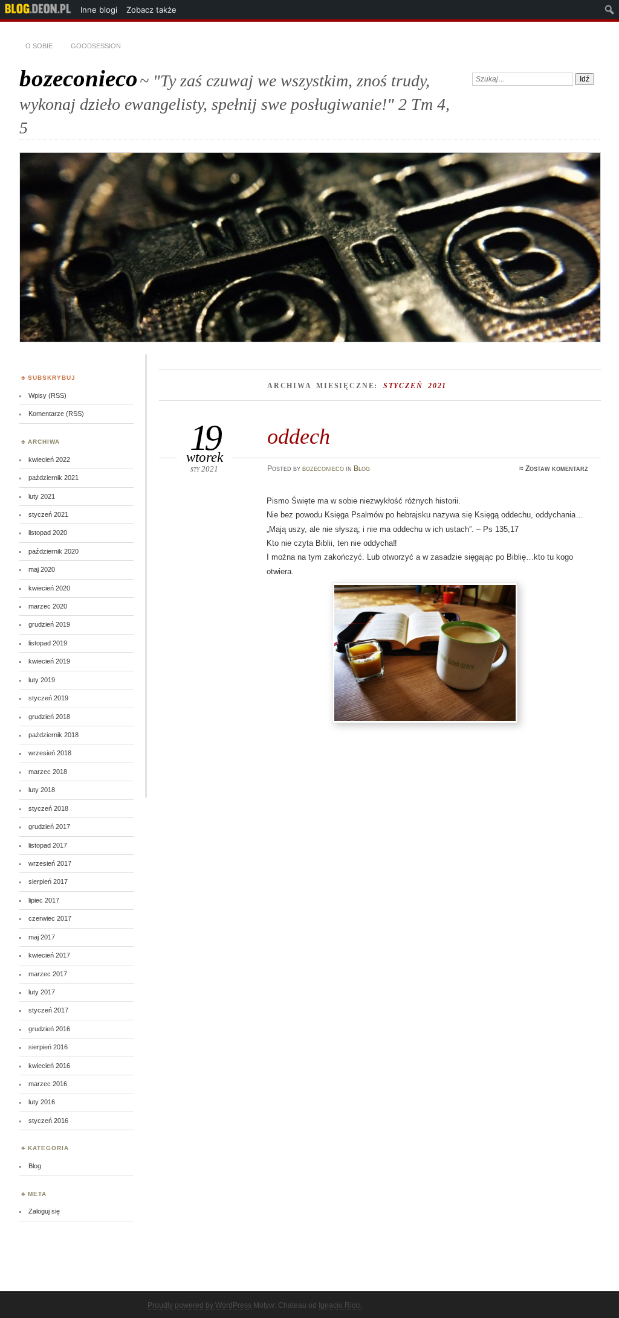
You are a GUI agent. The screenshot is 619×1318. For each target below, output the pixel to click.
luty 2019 (41, 679)
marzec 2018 (47, 771)
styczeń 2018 (48, 808)
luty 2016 (41, 1101)
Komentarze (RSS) (56, 413)
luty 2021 (41, 496)
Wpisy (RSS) (47, 395)
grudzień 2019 (49, 624)
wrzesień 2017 (49, 863)
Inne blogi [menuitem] (98, 9)
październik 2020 (53, 551)
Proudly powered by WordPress (199, 1305)
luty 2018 (41, 789)
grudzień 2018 (49, 716)
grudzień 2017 (49, 826)
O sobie (39, 46)
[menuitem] (38, 9)
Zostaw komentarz (556, 468)
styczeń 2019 (48, 698)
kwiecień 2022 (49, 459)
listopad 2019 (47, 643)
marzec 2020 (47, 606)
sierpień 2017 (48, 881)
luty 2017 (41, 992)
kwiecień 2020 (49, 588)
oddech (298, 436)
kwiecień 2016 (49, 1065)
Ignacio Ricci (340, 1305)
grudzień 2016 (49, 1028)
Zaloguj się (44, 1211)
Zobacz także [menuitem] (151, 9)
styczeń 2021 (48, 514)
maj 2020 (41, 569)
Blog (362, 468)
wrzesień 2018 (49, 753)
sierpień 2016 (48, 1047)
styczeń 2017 (48, 1010)
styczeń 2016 (48, 1120)
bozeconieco (78, 78)
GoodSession (96, 46)
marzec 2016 (47, 1083)
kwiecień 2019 (49, 661)
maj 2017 (41, 937)
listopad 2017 (47, 845)
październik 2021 (53, 477)
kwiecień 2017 (49, 955)
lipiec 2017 (43, 900)
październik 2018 (53, 734)
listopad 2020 (47, 532)
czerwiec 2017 (49, 918)
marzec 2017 (47, 973)
